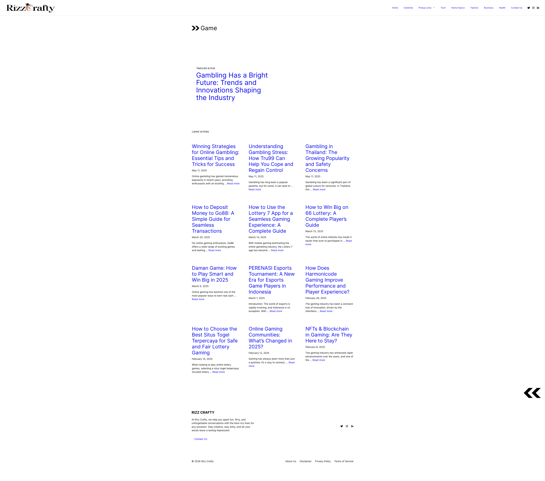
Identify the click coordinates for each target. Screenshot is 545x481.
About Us (290, 461)
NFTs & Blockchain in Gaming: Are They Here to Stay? (328, 335)
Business (488, 7)
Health (502, 7)
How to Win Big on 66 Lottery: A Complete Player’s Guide (326, 216)
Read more (233, 183)
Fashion (474, 7)
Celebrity (408, 7)
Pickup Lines (425, 7)
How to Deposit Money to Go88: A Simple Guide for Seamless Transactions (213, 219)
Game (196, 138)
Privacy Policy (323, 461)
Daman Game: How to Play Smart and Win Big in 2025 (214, 274)
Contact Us (516, 7)
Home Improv (458, 7)
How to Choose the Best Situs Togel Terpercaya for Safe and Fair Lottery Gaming (215, 341)
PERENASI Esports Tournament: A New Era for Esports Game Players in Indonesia (272, 280)
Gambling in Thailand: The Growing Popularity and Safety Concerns (327, 158)
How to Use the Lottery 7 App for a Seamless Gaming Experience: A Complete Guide (271, 219)
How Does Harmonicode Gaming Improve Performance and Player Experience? (327, 280)
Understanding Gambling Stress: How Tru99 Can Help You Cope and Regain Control (271, 158)
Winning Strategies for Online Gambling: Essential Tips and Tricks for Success (215, 155)
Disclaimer (306, 461)
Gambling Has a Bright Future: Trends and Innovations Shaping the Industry (232, 86)
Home (395, 7)
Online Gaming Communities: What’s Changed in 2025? (270, 338)
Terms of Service (343, 461)
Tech (443, 7)
